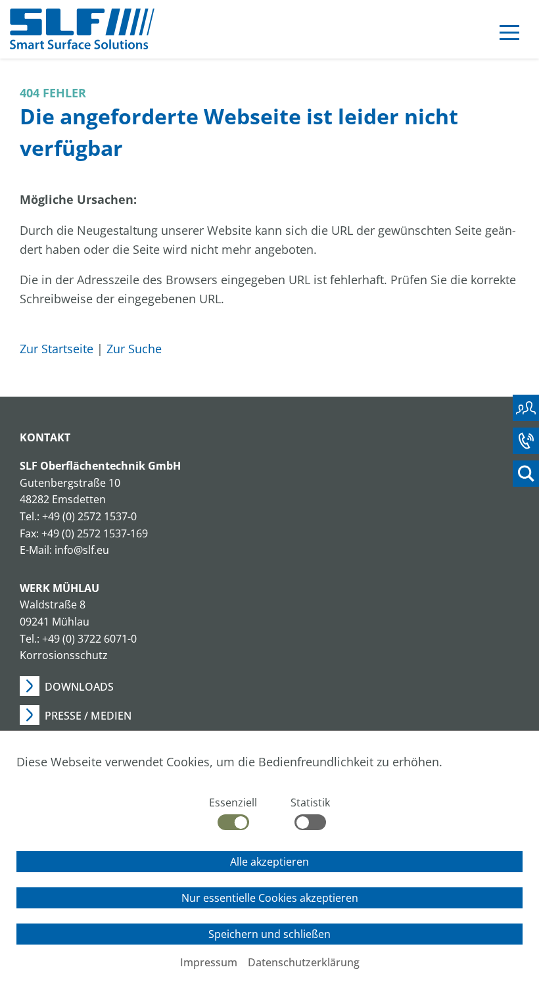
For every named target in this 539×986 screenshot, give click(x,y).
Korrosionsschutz (64, 655)
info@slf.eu (82, 550)
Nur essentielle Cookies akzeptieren (269, 898)
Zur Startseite (56, 349)
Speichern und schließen (269, 934)
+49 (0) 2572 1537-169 (94, 533)
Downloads (79, 686)
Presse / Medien (88, 715)
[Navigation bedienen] (509, 35)
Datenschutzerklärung (304, 962)
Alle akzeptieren (269, 861)
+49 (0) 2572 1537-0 (89, 516)
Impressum (208, 962)
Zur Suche (134, 349)
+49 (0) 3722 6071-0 (89, 638)
